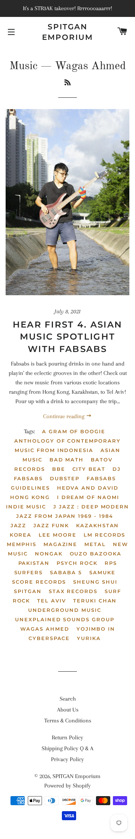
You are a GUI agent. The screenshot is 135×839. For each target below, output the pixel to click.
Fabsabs (101, 478)
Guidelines (30, 488)
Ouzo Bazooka (96, 554)
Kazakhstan (97, 525)
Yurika (89, 638)
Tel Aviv (51, 601)
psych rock (77, 563)
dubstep (65, 478)
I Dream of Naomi (88, 497)
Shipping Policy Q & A (67, 748)
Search (68, 698)
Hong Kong (30, 497)
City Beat (89, 469)
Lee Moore (57, 535)
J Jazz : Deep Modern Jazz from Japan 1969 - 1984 (72, 511)
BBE (58, 469)
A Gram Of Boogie (73, 431)
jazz (18, 525)
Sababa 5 (66, 572)
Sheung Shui (95, 582)
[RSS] (67, 83)
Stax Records (73, 591)
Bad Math (67, 460)
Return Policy (67, 737)
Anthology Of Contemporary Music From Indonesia (67, 445)
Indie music (26, 507)
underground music (64, 610)
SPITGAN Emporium (67, 32)
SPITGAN (28, 591)
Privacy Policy (67, 759)
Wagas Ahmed (44, 629)
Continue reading (64, 416)
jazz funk (51, 525)
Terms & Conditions (67, 720)
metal (95, 544)
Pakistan (34, 563)
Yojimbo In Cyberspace (71, 633)
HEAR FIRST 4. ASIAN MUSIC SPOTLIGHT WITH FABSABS (68, 336)
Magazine (61, 544)
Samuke (102, 572)
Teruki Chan (95, 601)
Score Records (39, 582)
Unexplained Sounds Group (64, 619)
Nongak (49, 554)
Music (23, 66)
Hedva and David (87, 488)
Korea (21, 535)
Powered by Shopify (67, 785)
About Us (67, 709)
